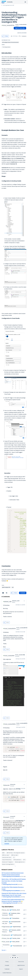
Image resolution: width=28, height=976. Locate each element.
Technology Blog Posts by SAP (8, 5)
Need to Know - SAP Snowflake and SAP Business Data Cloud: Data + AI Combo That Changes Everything (14, 881)
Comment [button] (22, 592)
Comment (6, 843)
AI (13, 857)
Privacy (7, 961)
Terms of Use (21, 961)
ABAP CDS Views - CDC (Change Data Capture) (15, 852)
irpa (12, 587)
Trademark (7, 969)
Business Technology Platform (8, 864)
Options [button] (14, 30)
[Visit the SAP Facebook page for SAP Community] (10, 957)
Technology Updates (6, 47)
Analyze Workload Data (6, 859)
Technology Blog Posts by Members (11, 876)
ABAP (3, 852)
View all (3, 950)
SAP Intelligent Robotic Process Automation (10, 42)
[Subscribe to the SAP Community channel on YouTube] (15, 957)
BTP (24, 859)
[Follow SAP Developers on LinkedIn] (17, 957)
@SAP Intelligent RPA (6, 587)
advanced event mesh (6, 857)
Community (9, 1)
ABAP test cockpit (5, 855)
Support (21, 969)
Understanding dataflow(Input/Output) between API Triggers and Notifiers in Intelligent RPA (14, 17)
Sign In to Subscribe (20, 28)
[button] (3, 36)
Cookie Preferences (7, 972)
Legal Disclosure (21, 965)
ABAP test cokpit (14, 855)
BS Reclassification (17, 859)
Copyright (7, 965)
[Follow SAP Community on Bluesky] (12, 957)
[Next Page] (15, 866)
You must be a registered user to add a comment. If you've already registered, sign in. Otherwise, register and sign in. (13, 839)
